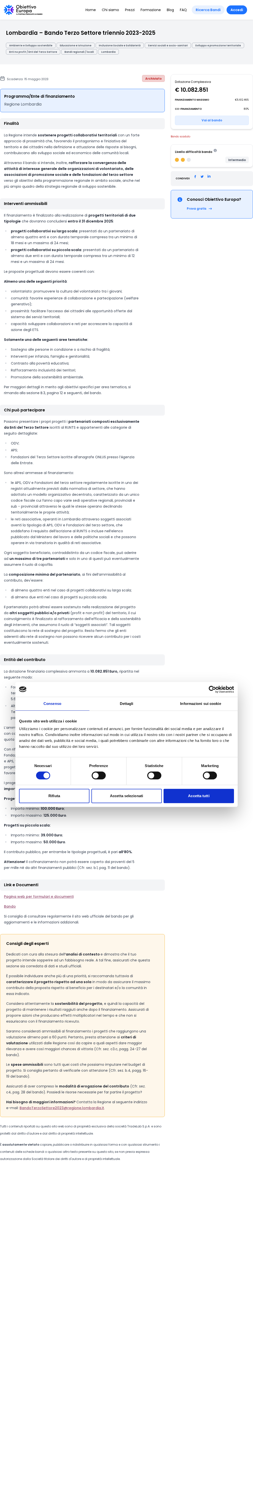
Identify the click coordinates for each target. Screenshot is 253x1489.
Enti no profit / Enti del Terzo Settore (33, 52)
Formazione (151, 9)
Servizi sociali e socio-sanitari (168, 45)
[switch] (99, 775)
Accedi (237, 9)
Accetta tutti (198, 796)
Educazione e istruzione (75, 45)
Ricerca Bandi (208, 9)
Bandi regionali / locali (79, 52)
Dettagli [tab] (126, 703)
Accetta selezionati (126, 796)
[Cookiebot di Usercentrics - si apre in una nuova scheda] (212, 689)
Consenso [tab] (52, 703)
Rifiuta (54, 796)
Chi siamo (110, 9)
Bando (10, 906)
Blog (170, 9)
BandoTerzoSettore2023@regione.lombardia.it (62, 1107)
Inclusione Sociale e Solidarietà (120, 45)
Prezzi (130, 9)
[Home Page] (23, 10)
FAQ (183, 9)
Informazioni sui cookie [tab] (200, 703)
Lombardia (108, 52)
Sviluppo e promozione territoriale (218, 45)
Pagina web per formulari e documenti (39, 896)
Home (90, 9)
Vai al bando (212, 120)
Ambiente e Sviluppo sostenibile (30, 45)
